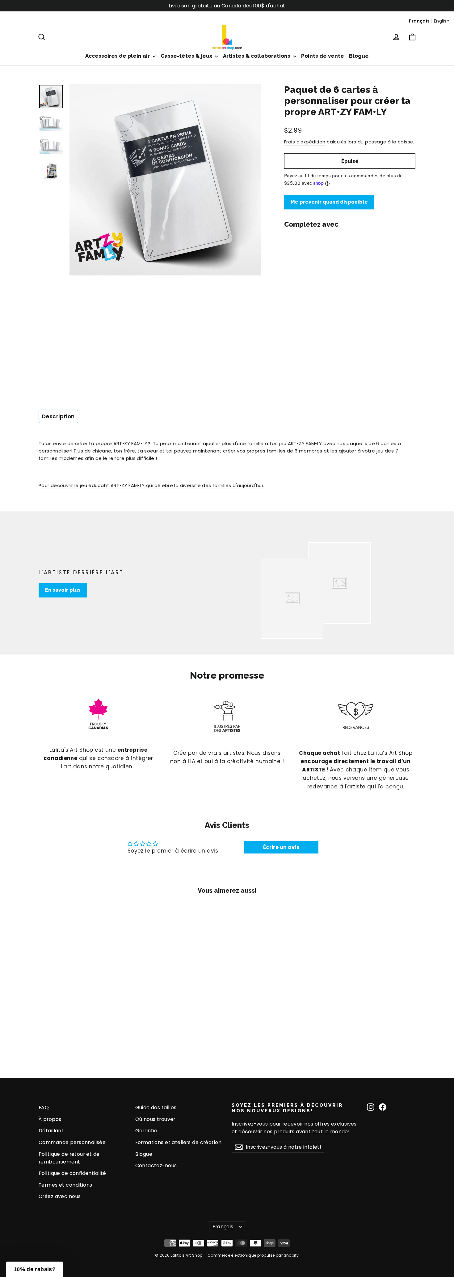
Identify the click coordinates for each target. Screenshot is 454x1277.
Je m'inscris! (167, 696)
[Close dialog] (339, 570)
